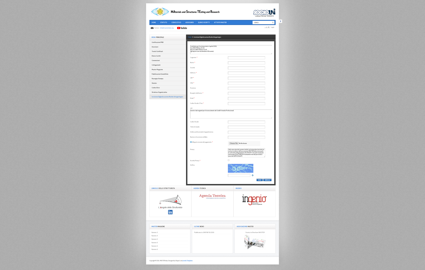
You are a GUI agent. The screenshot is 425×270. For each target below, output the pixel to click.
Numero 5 (155, 239)
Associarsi (189, 22)
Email (192, 98)
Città (192, 83)
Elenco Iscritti (204, 22)
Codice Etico (176, 22)
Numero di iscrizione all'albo (198, 137)
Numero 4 (155, 236)
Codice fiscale (194, 122)
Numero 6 (155, 242)
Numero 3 (155, 232)
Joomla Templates (188, 260)
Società (192, 68)
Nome (192, 63)
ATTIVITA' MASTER (220, 22)
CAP (192, 78)
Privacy (192, 149)
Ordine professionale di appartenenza (201, 132)
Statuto (163, 22)
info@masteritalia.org (167, 28)
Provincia (193, 88)
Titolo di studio (195, 127)
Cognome (193, 57)
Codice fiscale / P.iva (197, 103)
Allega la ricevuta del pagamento (202, 142)
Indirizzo (193, 73)
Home (154, 22)
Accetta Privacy (195, 161)
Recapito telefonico (196, 93)
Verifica (192, 165)
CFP (191, 108)
